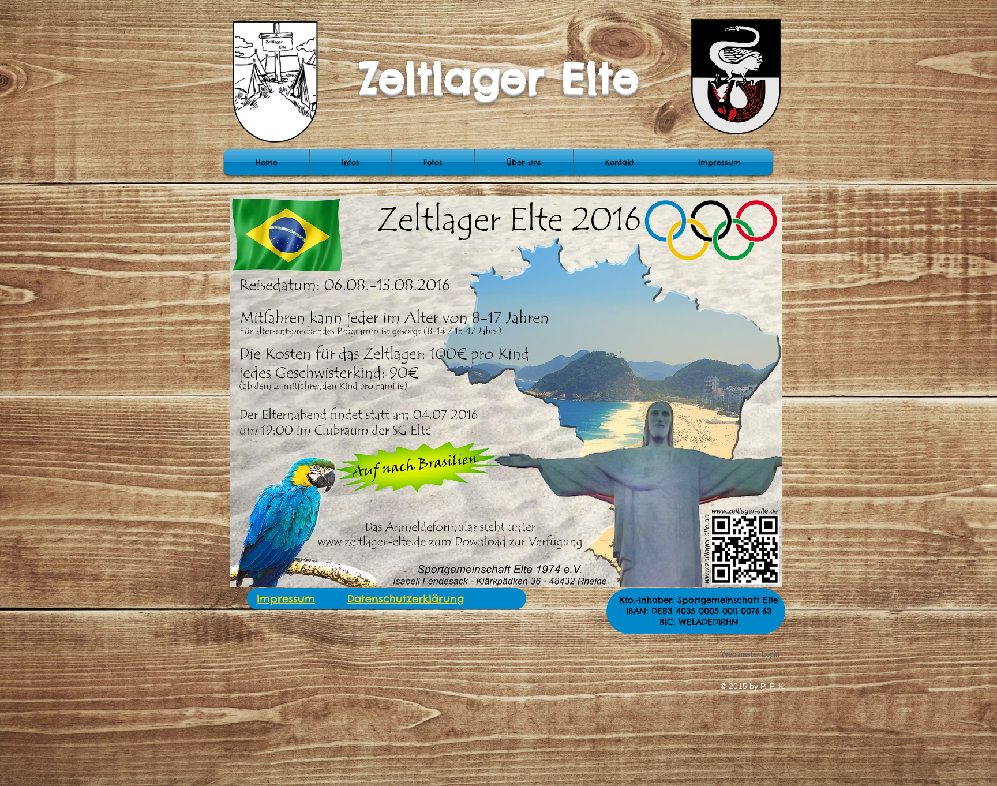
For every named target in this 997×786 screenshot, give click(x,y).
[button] (433, 162)
